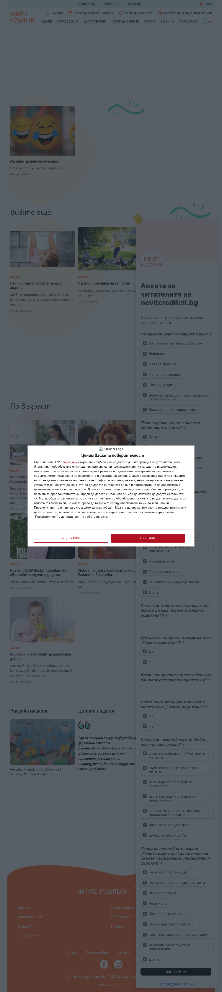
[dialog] (111, 496)
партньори (69, 461)
